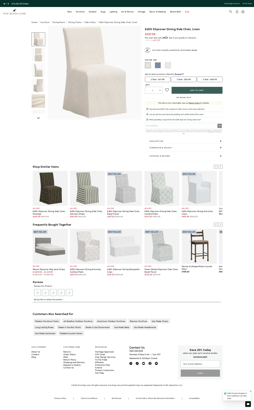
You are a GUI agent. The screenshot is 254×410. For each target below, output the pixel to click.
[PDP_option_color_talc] (148, 65)
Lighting (113, 11)
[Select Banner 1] (6, 3)
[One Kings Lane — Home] (14, 12)
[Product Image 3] (38, 85)
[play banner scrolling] (8, 3)
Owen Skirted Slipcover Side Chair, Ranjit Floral (161, 270)
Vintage (141, 11)
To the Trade (247, 3)
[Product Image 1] (38, 55)
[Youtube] (144, 363)
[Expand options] (221, 141)
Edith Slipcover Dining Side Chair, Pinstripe (49, 212)
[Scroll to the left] (215, 167)
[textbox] (154, 90)
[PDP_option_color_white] (168, 65)
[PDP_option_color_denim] (158, 65)
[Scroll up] (38, 116)
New (69, 11)
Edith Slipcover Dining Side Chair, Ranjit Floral (123, 212)
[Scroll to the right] (220, 167)
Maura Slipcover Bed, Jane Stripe (49, 269)
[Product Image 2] (38, 70)
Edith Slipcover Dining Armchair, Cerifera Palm (85, 270)
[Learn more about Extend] (183, 74)
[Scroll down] (38, 28)
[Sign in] (237, 11)
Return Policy (194, 103)
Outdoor (93, 11)
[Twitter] (157, 363)
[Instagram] (131, 363)
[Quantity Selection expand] (160, 90)
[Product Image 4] (38, 101)
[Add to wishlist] (167, 90)
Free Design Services (232, 3)
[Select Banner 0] (4, 3)
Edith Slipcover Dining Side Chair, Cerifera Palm (160, 212)
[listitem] (47, 321)
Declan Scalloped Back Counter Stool (197, 267)
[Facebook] (151, 363)
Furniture (80, 11)
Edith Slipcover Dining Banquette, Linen (123, 270)
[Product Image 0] (38, 39)
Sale (187, 11)
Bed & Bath (175, 11)
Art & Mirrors (127, 11)
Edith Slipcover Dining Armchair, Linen (197, 212)
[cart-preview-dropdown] (242, 11)
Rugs (103, 11)
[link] (184, 141)
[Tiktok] (138, 363)
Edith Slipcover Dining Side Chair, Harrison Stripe (86, 212)
